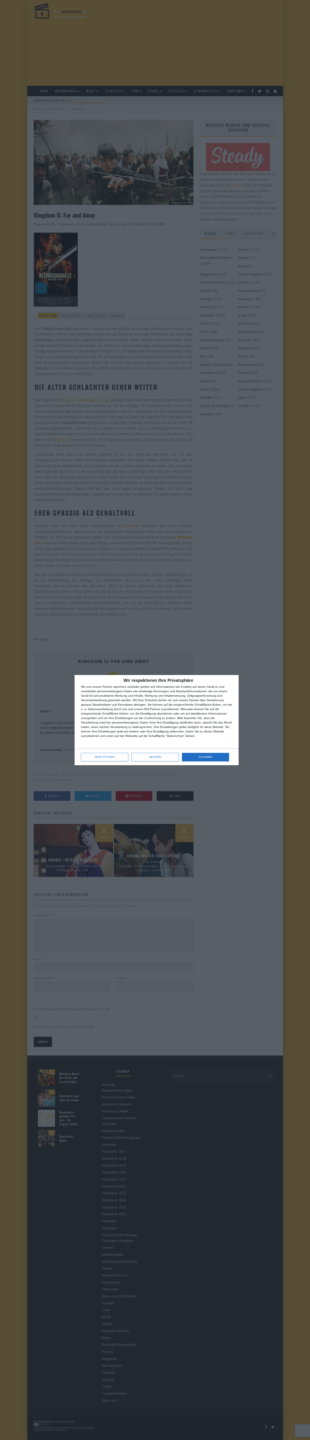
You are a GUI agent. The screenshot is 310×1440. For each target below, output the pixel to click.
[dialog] (157, 720)
